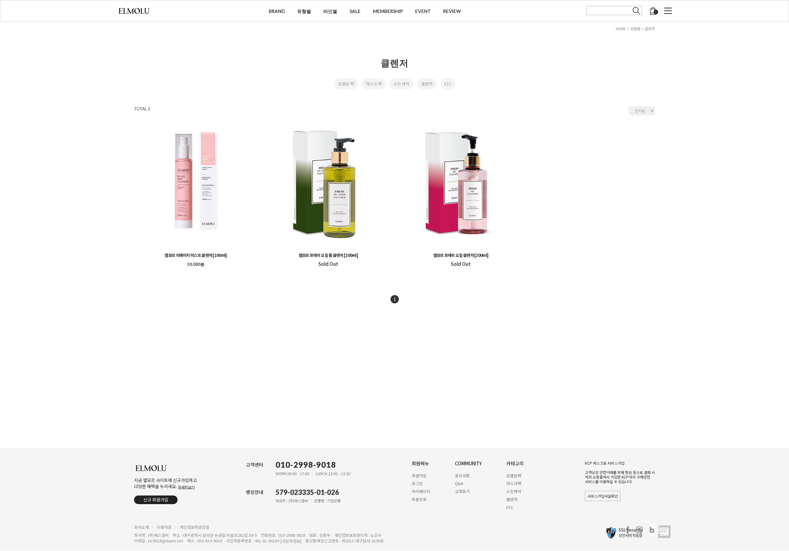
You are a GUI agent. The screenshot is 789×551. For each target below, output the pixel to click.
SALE (355, 11)
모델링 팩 (346, 84)
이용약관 (164, 527)
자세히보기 (186, 486)
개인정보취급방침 (194, 527)
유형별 (304, 11)
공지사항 (462, 475)
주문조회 (419, 499)
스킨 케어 (401, 84)
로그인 (417, 483)
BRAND (277, 11)
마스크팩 (513, 483)
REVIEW (452, 11)
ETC (447, 84)
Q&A (459, 483)
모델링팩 (513, 475)
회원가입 (419, 475)
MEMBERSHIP (388, 11)
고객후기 (462, 491)
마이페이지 (421, 491)
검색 (636, 10)
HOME (621, 28)
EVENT (423, 11)
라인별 (330, 11)
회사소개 (141, 527)
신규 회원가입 (155, 499)
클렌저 (650, 28)
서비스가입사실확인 (602, 496)
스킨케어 (513, 491)
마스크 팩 (374, 84)
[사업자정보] (290, 541)
